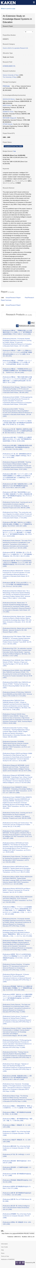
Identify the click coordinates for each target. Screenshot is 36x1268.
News (2, 1253)
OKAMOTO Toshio (8, 111)
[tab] (19, 314)
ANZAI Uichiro (7, 105)
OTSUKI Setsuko (8, 124)
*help (14, 151)
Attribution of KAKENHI (7, 1259)
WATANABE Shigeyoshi (9, 118)
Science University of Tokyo (11, 75)
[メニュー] (33, 2)
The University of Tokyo (9, 77)
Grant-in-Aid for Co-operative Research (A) (15, 48)
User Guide (4, 1247)
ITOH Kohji (6, 86)
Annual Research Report (13, 297)
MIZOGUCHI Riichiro (9, 99)
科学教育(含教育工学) (9, 66)
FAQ (2, 1250)
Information (4, 1244)
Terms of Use (5, 1256)
